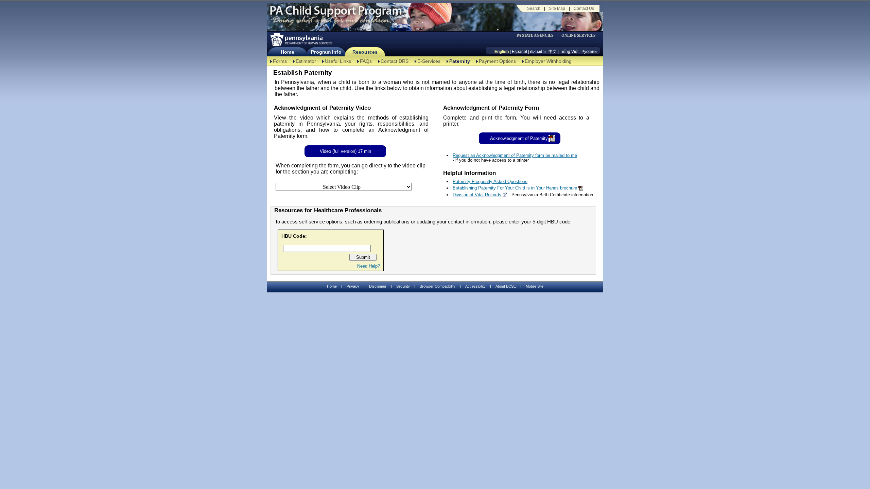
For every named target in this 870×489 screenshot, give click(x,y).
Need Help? (368, 266)
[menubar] (537, 35)
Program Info (326, 52)
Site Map (557, 8)
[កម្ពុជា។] (537, 51)
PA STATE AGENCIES (535, 35)
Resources (365, 52)
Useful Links (338, 61)
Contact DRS (394, 61)
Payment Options (497, 61)
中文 (553, 51)
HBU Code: (294, 236)
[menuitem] (537, 35)
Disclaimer (377, 286)
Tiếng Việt (569, 51)
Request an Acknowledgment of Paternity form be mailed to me (515, 155)
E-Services (428, 61)
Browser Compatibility (437, 286)
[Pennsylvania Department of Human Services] (301, 39)
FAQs (366, 61)
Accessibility (475, 286)
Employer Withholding (548, 61)
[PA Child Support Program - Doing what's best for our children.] (335, 14)
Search (533, 8)
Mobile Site (534, 286)
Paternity (459, 61)
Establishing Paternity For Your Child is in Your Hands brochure (515, 188)
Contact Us (584, 8)
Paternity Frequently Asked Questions (490, 181)
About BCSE (505, 286)
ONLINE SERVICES (578, 35)
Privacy (353, 286)
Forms (280, 61)
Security (403, 286)
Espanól (519, 51)
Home (287, 52)
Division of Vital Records (477, 195)
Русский (589, 51)
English (501, 51)
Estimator (306, 61)
